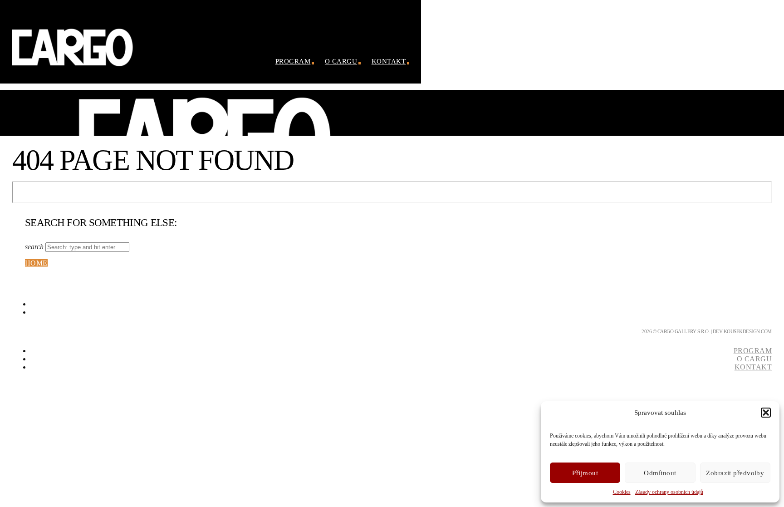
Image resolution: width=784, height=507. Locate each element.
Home (36, 263)
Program (292, 61)
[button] (765, 412)
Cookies (622, 492)
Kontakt (389, 61)
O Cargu (341, 61)
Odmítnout (660, 473)
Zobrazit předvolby (735, 473)
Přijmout (585, 473)
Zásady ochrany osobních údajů (669, 492)
